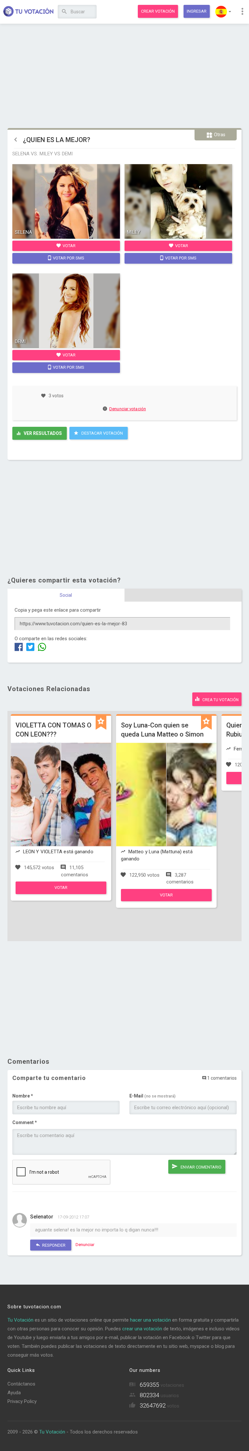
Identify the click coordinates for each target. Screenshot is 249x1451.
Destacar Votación (101, 433)
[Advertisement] (124, 76)
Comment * (24, 1122)
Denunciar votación (127, 408)
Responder (53, 1245)
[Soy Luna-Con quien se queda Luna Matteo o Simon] (166, 899)
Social (66, 595)
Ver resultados (42, 433)
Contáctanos (21, 1384)
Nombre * (22, 1095)
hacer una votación (150, 1320)
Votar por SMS (68, 258)
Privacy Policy (22, 1401)
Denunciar (85, 1244)
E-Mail (152, 1095)
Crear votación (158, 11)
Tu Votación (20, 1320)
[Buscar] (64, 12)
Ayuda (14, 1393)
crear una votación (142, 1329)
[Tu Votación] (28, 12)
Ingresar (197, 11)
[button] (223, 12)
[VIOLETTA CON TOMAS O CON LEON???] (61, 892)
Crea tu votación (220, 700)
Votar (69, 245)
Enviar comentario (200, 1167)
